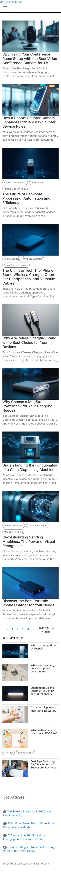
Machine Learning (13, 531)
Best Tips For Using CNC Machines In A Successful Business (43, 764)
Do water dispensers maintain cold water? (43, 709)
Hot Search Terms (11, 2)
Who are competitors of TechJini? (44, 647)
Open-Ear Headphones (16, 265)
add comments (26, 752)
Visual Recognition (37, 525)
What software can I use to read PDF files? (44, 732)
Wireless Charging (32, 258)
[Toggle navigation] (5, 8)
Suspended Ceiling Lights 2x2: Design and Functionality (42, 691)
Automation (37, 182)
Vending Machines (13, 525)
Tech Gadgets (11, 258)
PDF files (8, 752)
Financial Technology (15, 188)
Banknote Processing (15, 182)
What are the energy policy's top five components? (43, 668)
